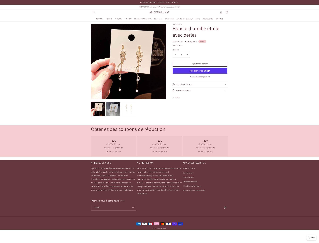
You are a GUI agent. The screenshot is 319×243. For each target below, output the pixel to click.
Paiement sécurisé (190, 182)
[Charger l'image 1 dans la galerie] (98, 109)
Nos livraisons (188, 177)
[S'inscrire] (133, 207)
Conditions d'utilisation (192, 186)
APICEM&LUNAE (161, 228)
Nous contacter (189, 168)
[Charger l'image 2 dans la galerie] (113, 109)
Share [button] (177, 97)
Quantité (176, 50)
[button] (93, 12)
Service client (188, 173)
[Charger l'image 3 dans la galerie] (129, 109)
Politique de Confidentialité (194, 190)
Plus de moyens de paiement (200, 77)
